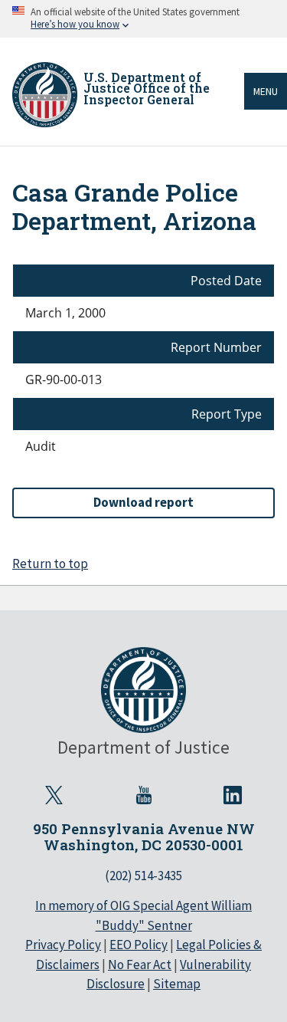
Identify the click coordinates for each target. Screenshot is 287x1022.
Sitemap (177, 983)
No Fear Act (139, 964)
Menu (265, 91)
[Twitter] (54, 795)
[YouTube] (144, 795)
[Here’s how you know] (143, 19)
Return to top (50, 563)
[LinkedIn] (233, 795)
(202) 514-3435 (143, 875)
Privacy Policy (63, 944)
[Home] (44, 94)
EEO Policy (138, 944)
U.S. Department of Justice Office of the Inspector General (146, 88)
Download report (143, 502)
